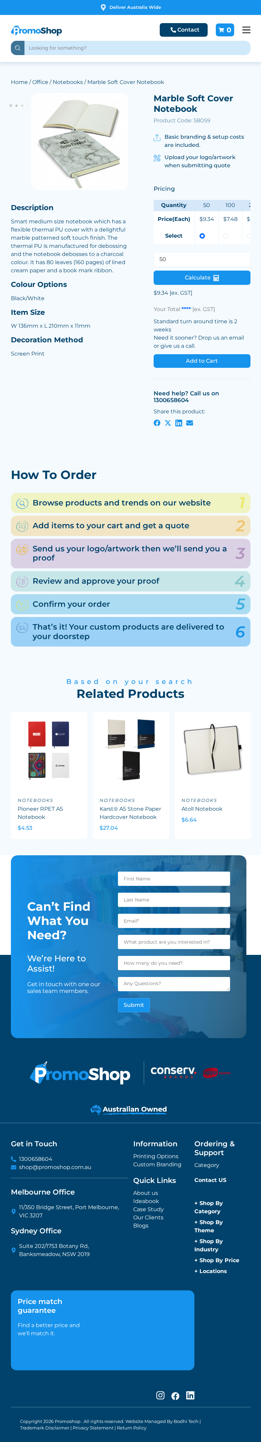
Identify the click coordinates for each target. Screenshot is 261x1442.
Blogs (141, 1225)
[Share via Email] (189, 422)
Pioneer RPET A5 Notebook (40, 813)
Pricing (164, 188)
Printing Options (155, 1156)
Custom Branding (157, 1164)
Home (19, 82)
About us (145, 1193)
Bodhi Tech (186, 1421)
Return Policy (131, 1427)
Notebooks (68, 82)
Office (40, 82)
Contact (188, 30)
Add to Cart (202, 361)
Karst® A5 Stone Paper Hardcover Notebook (130, 813)
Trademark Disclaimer (44, 1427)
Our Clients (148, 1217)
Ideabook (146, 1201)
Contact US (210, 1180)
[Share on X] (167, 422)
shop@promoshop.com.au (55, 1167)
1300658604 (35, 1159)
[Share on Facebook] (157, 422)
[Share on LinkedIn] (178, 422)
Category (206, 1165)
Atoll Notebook (202, 809)
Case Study (148, 1209)
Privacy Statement (93, 1427)
